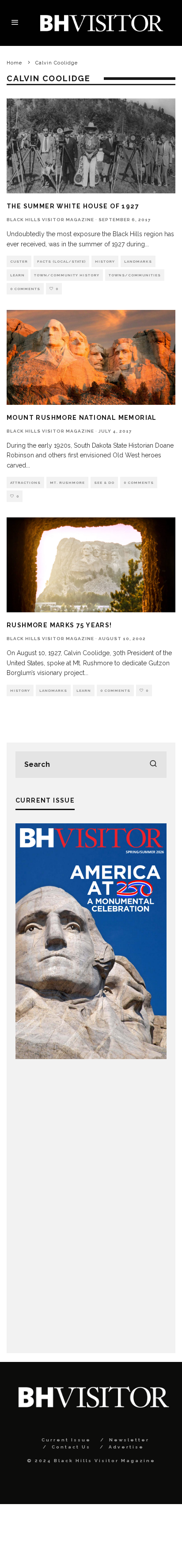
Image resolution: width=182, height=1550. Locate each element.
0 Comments (25, 289)
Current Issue (66, 1439)
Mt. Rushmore (67, 482)
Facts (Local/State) (61, 261)
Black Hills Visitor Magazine (50, 219)
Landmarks (138, 261)
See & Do (104, 482)
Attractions (25, 482)
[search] (153, 764)
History (105, 261)
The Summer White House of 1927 (73, 206)
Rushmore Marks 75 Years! (59, 625)
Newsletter (129, 1439)
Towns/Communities (135, 275)
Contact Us (71, 1446)
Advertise (126, 1446)
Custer (19, 261)
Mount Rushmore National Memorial (82, 417)
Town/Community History (66, 275)
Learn (17, 275)
